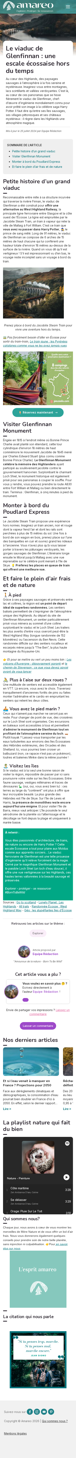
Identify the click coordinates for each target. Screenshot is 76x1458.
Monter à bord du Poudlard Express (36, 161)
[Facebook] (30, 1412)
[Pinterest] (51, 1412)
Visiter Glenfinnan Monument (31, 156)
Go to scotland (26, 902)
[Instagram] (37, 1412)
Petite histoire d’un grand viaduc (33, 151)
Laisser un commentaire (38, 1026)
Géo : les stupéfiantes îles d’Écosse (48, 910)
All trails (24, 906)
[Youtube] (44, 1412)
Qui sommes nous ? (55, 1421)
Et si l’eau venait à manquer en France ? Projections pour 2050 (27, 1083)
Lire (6, 1109)
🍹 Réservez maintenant (35, 412)
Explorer (38, 933)
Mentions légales (15, 1433)
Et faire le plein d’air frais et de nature (37, 166)
